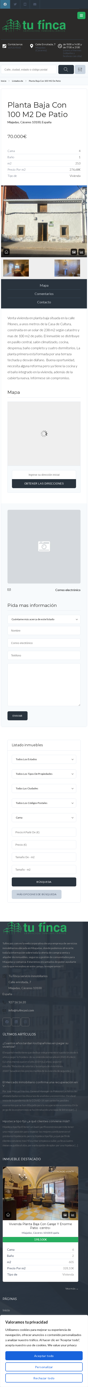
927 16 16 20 (17, 1002)
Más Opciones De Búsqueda (36, 894)
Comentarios (44, 294)
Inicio (3, 81)
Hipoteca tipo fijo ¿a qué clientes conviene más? (36, 1121)
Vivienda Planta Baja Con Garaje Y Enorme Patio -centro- (40, 1226)
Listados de (17, 81)
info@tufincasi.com (21, 1010)
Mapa (44, 285)
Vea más (71, 1288)
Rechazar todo (43, 1378)
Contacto (44, 302)
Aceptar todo (44, 1356)
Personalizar (44, 1367)
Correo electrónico (68, 590)
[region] (44, 1351)
